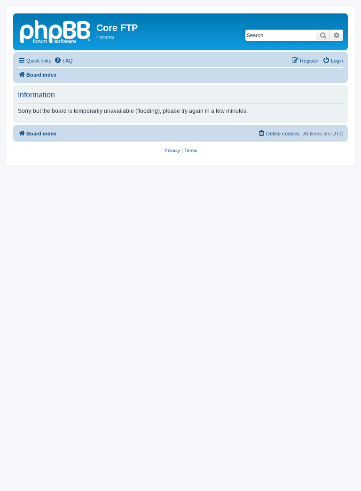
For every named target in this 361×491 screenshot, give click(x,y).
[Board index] (56, 31)
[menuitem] (63, 60)
